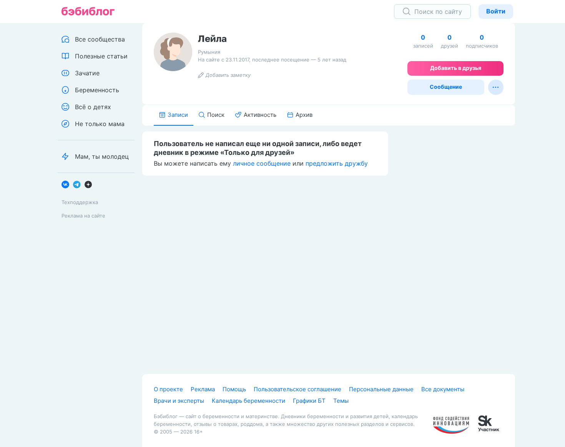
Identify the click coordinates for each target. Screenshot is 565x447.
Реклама (203, 389)
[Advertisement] (457, 245)
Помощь (234, 389)
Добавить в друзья (455, 68)
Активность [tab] (260, 114)
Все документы (442, 389)
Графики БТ (309, 400)
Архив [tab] (304, 114)
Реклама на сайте (83, 216)
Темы (341, 400)
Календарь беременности (248, 400)
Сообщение (446, 86)
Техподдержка (79, 202)
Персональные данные (381, 389)
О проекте (168, 389)
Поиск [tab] (215, 114)
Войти (495, 11)
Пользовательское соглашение (297, 389)
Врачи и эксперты (179, 400)
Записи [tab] (178, 114)
